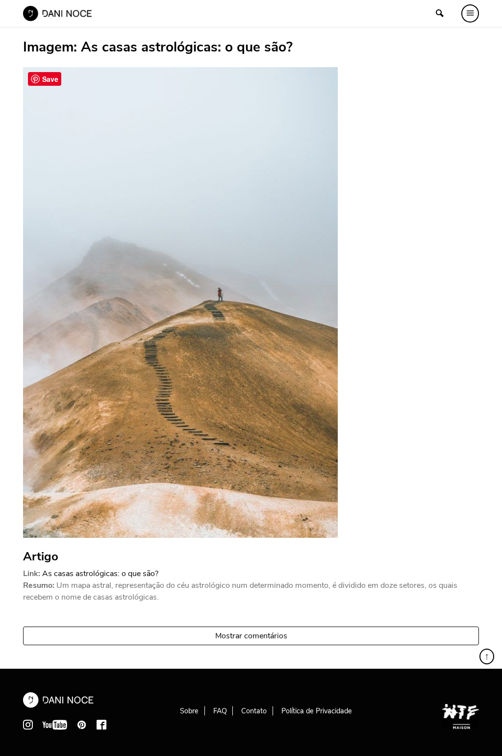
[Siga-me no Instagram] (28, 725)
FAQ (220, 711)
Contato (254, 711)
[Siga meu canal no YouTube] (55, 725)
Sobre (189, 711)
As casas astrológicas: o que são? (100, 573)
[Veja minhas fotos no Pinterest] (82, 725)
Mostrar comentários (251, 635)
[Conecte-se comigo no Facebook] (101, 725)
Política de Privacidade (316, 711)
